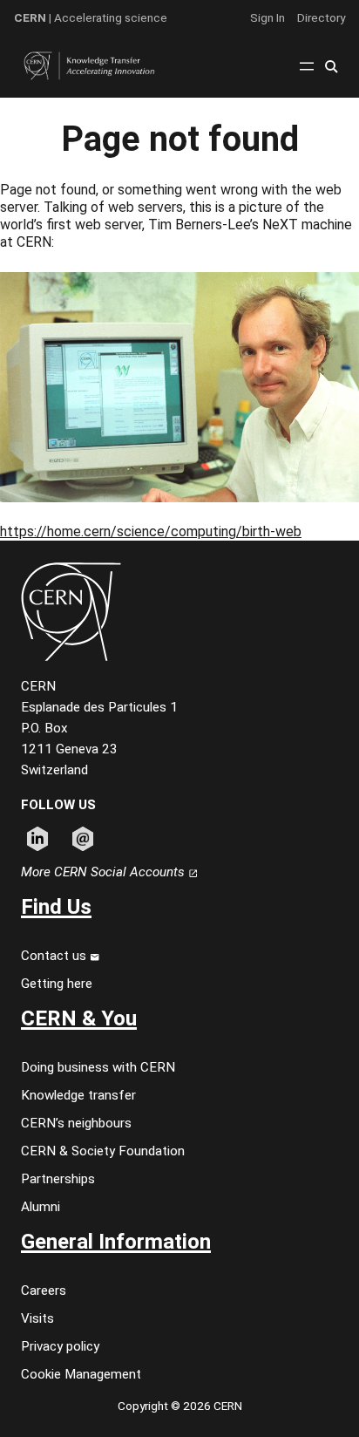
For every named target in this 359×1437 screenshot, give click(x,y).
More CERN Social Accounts (104, 872)
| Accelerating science (90, 17)
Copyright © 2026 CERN (180, 1406)
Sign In (267, 17)
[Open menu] (306, 66)
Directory (321, 17)
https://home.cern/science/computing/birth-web (150, 531)
